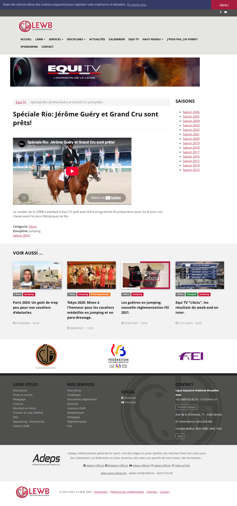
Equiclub (72, 404)
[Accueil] (40, 26)
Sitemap (152, 492)
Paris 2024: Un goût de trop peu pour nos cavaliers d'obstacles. (35, 307)
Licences (18, 404)
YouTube (130, 402)
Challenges (74, 395)
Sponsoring (29, 46)
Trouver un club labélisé (28, 412)
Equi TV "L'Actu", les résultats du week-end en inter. (197, 307)
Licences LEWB (76, 408)
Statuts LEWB (21, 426)
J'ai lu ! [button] (224, 4)
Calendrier (117, 39)
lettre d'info (182, 465)
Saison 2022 (191, 130)
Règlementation (77, 421)
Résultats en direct (24, 408)
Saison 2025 (191, 116)
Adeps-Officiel (95, 465)
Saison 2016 (191, 156)
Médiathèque (75, 412)
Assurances (20, 390)
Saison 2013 (191, 170)
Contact (47, 46)
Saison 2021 (191, 134)
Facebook (129, 398)
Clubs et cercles (23, 395)
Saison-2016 (21, 235)
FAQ (15, 417)
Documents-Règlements (82, 399)
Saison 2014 (191, 165)
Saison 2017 (191, 152)
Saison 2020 (191, 139)
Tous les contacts (186, 406)
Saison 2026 (191, 112)
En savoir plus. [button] (137, 4)
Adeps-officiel (141, 465)
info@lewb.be (208, 399)
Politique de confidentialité (127, 492)
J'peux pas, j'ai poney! (182, 39)
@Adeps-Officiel (118, 465)
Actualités (97, 39)
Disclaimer (101, 492)
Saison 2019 (191, 143)
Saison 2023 (191, 125)
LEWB (39, 39)
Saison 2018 (191, 148)
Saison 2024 (191, 121)
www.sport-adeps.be (113, 473)
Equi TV (133, 39)
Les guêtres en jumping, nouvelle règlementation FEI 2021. (145, 307)
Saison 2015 (191, 161)
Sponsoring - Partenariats (29, 421)
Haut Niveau (152, 39)
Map (180, 436)
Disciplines (75, 39)
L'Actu (33, 227)
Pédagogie (19, 399)
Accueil (26, 39)
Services (55, 39)
